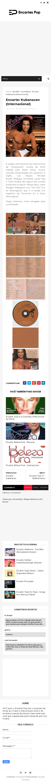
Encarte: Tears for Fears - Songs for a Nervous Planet (30, 593)
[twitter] (44, 2)
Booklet (16, 92)
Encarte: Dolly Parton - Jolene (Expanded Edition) (30, 572)
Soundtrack (26, 92)
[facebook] (30, 773)
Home (8, 92)
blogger (28, 487)
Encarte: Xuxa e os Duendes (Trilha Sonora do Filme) (25, 418)
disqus (35, 487)
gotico (7, 630)
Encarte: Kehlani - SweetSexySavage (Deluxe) (28, 561)
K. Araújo (8, 615)
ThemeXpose (20, 777)
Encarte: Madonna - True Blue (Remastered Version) (30, 550)
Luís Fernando (11, 640)
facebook (43, 487)
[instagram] (47, 2)
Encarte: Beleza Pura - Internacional (22, 465)
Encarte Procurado (24, 581)
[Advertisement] (25, 48)
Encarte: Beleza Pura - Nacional (20, 442)
